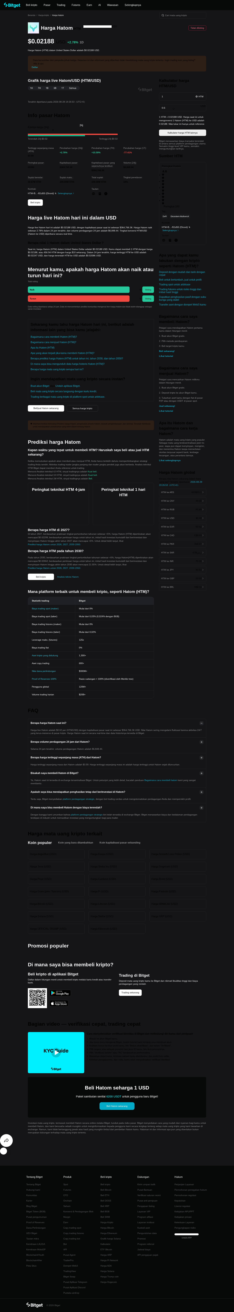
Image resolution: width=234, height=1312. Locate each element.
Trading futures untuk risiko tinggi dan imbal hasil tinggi (180, 291)
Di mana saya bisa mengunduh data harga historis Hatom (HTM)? (68, 364)
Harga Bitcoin (107, 1228)
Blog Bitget (31, 1206)
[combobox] (97, 26)
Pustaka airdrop (71, 1293)
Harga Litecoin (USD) (103, 904)
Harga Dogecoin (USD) (164, 866)
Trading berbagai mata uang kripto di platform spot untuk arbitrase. (68, 396)
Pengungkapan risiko (185, 1228)
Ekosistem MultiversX (180, 216)
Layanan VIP (143, 1211)
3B (54, 88)
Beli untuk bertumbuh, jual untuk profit (180, 279)
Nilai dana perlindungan (44, 671)
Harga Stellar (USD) (102, 916)
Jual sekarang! (167, 406)
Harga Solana (107, 1271)
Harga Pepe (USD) (40, 879)
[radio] (182, 176)
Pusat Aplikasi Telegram (75, 1282)
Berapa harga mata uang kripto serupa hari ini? (57, 369)
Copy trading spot (72, 1228)
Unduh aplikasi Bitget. (67, 386)
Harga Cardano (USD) (103, 879)
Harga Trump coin (109, 1276)
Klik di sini (38, 63)
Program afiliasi (145, 1217)
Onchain (67, 1200)
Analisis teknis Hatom (68, 577)
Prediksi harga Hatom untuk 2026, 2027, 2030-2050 (54, 544)
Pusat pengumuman (36, 1217)
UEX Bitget (31, 1233)
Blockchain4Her (34, 1260)
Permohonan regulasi (185, 1195)
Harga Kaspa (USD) (102, 854)
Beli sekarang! (167, 351)
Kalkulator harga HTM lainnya (183, 132)
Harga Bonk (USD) (162, 879)
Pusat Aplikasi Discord (74, 1287)
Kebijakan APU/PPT (184, 1211)
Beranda (31, 15)
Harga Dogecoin (108, 1282)
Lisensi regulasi (182, 1206)
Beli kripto (35, 202)
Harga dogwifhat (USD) (43, 854)
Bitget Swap (69, 1276)
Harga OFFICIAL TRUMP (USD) (48, 928)
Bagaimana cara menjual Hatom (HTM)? (53, 342)
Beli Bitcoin (105, 1190)
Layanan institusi (145, 1222)
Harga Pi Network (109, 1260)
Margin (66, 1217)
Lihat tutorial (166, 356)
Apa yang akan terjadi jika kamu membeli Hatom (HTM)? (62, 353)
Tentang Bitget (33, 1184)
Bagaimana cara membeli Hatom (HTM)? (54, 336)
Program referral (145, 1244)
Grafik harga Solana (110, 1238)
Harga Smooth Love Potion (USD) (170, 854)
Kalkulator (105, 1244)
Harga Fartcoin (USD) (163, 891)
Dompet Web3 (70, 1265)
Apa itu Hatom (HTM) (42, 347)
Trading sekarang (130, 992)
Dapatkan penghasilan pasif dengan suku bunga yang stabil (182, 298)
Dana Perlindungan (36, 1228)
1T (62, 88)
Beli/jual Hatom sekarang (46, 408)
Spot (65, 1184)
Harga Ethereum (108, 1233)
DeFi (165, 216)
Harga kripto (43, 15)
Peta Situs (31, 1265)
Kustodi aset (143, 1228)
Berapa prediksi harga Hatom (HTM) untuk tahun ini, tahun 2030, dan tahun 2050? (77, 358)
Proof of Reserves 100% (44, 679)
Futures (67, 1190)
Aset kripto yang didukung (45, 655)
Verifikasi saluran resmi (149, 1195)
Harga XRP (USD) (161, 916)
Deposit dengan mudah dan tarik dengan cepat (182, 273)
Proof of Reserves (35, 1222)
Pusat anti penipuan (147, 1200)
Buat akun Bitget (40, 386)
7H (39, 88)
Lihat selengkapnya (170, 460)
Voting (148, 289)
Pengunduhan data (147, 1233)
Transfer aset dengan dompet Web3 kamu (182, 304)
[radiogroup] (182, 189)
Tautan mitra (32, 1238)
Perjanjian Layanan (184, 1184)
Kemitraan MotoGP (36, 1249)
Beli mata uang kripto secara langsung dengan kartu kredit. (64, 391)
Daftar (35, 67)
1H (31, 88)
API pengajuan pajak (147, 1255)
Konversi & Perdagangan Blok (78, 1211)
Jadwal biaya (143, 1249)
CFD (65, 1195)
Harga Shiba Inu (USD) (104, 866)
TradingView (69, 1271)
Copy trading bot (71, 1238)
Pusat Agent (69, 1255)
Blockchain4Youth (35, 1255)
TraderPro (68, 1260)
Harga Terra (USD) (40, 866)
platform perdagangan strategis (78, 799)
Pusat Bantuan (144, 1190)
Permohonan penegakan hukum (190, 1190)
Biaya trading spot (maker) (45, 608)
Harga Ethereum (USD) (104, 928)
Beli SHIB (105, 1217)
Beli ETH (104, 1195)
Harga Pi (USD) (99, 891)
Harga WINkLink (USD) (164, 904)
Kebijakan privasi (182, 1217)
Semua (72, 88)
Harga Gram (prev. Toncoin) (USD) (49, 891)
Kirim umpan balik (146, 1184)
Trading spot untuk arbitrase (174, 284)
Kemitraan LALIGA (35, 1244)
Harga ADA (106, 1265)
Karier (29, 1200)
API (65, 1249)
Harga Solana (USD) (41, 916)
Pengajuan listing (146, 1206)
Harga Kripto (106, 1222)
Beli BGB (104, 1211)
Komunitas (31, 1195)
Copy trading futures (73, 1233)
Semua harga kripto (82, 408)
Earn (65, 1222)
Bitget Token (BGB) (36, 1211)
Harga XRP (106, 1255)
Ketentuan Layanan (184, 1222)
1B (47, 88)
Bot (65, 1244)
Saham (67, 1206)
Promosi (141, 1238)
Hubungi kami (33, 1190)
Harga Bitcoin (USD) (41, 904)
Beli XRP (104, 1206)
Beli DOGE (105, 1200)
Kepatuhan (179, 1200)
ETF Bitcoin (106, 1249)
